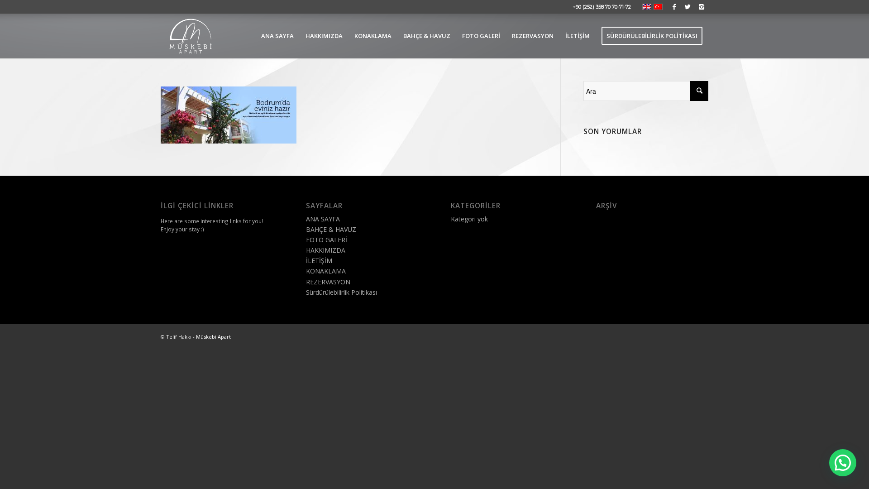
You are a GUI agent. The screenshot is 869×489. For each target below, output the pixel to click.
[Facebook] (674, 7)
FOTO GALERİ (326, 239)
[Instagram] (701, 7)
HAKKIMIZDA (325, 250)
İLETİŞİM (319, 260)
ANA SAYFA (323, 219)
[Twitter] (687, 7)
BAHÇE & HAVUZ (331, 229)
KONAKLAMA (326, 271)
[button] (842, 462)
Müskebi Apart (213, 336)
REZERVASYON (328, 282)
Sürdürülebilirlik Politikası (341, 292)
